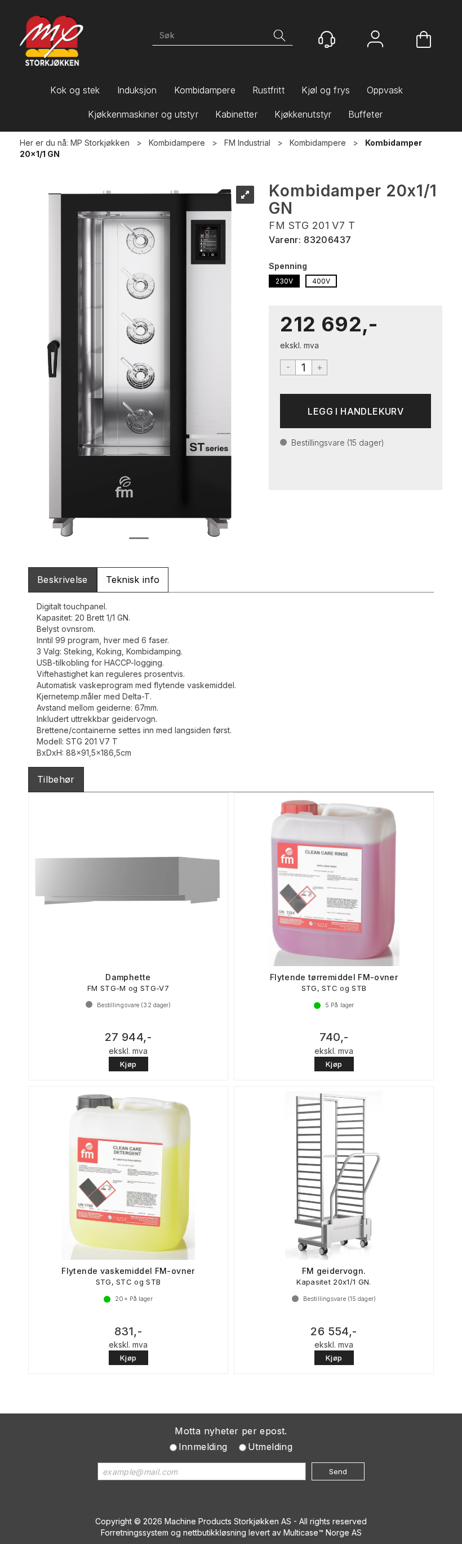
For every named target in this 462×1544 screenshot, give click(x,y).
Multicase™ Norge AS (322, 1532)
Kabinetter (236, 114)
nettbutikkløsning (214, 1532)
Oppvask (385, 90)
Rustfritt (268, 90)
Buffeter (365, 114)
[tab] (62, 580)
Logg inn (375, 40)
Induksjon (137, 90)
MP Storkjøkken (100, 142)
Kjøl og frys (325, 90)
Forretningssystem (134, 1532)
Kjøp (355, 411)
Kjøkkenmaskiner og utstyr (143, 114)
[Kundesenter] (327, 39)
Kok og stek (75, 90)
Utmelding (270, 1446)
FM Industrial (247, 142)
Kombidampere (205, 90)
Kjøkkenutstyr (302, 114)
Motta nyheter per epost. (231, 1431)
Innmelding (203, 1446)
